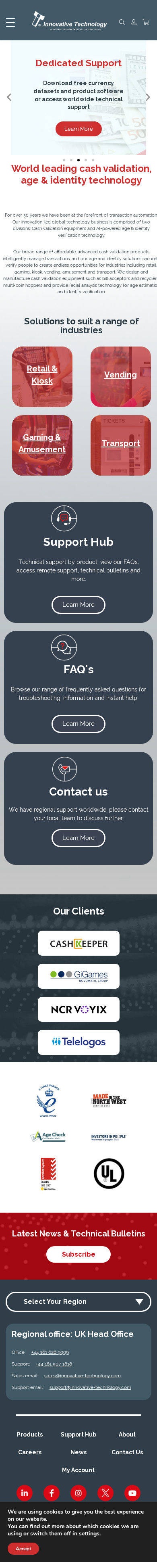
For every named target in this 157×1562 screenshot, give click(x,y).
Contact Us (127, 1452)
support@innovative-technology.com (90, 1387)
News (78, 1452)
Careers (29, 1452)
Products (30, 1434)
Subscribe (78, 1254)
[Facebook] (51, 1493)
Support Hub (78, 1434)
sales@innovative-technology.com (82, 1375)
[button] (9, 97)
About (127, 1434)
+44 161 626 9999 (50, 1352)
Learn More (78, 129)
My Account (78, 1470)
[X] (105, 1493)
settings (89, 1533)
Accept (23, 1548)
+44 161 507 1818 (54, 1364)
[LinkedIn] (25, 1493)
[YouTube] (132, 1493)
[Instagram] (78, 1493)
